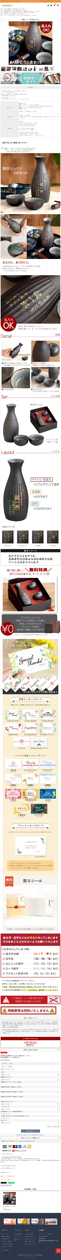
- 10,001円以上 (5, 1250)
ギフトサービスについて (31, 1244)
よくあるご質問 (29, 1234)
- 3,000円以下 (5, 1239)
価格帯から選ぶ (7, 12)
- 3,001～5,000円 (6, 1241)
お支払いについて (29, 1239)
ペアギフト (6, 14)
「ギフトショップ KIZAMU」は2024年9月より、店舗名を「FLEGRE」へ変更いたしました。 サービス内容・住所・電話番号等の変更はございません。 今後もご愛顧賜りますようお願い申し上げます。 (25, 20)
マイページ (18, 1230)
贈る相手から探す (8, 11)
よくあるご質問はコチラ (7, 1168)
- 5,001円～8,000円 (7, 1243)
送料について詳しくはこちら (8, 1069)
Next (58, 78)
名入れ (3, 1072)
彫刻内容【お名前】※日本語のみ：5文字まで (11, 1086)
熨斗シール (4, 1120)
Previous (2, 78)
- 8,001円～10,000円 (6, 1247)
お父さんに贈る (23, 11)
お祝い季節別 (7, 10)
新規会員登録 (17, 1234)
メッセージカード (5, 1106)
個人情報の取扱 (38, 1255)
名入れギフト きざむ (15, 15)
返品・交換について (30, 1241)
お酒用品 (9, 8)
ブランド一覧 (4, 1234)
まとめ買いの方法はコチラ (8, 1165)
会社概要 (41, 1230)
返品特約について (5, 1172)
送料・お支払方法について (8, 1153)
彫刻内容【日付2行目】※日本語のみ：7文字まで (12, 1096)
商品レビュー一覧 (18, 1239)
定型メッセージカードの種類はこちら (30, 1137)
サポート (27, 1230)
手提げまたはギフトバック (7, 1101)
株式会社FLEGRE (43, 1236)
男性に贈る (15, 11)
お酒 (5, 8)
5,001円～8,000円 (16, 12)
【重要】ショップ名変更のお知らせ (30, 19)
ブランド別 (6, 15)
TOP (1, 8)
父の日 (12, 10)
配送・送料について (30, 1236)
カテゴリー (5, 1230)
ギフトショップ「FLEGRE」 (46, 1234)
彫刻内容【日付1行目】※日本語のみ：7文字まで (12, 1091)
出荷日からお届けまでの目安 (30, 1049)
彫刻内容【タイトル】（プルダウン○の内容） (11, 1082)
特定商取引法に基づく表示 (25, 1255)
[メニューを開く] (57, 5)
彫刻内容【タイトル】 (6, 1077)
